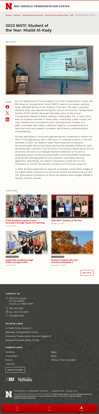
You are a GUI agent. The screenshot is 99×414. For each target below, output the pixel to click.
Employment (12, 356)
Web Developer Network (61, 394)
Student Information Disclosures (24, 398)
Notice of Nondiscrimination (48, 396)
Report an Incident (15, 370)
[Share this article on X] (7, 113)
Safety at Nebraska (75, 396)
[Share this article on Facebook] (7, 107)
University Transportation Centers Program (27, 336)
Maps (54, 352)
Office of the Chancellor (63, 360)
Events (9, 360)
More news (87, 273)
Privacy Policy (63, 396)
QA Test (72, 394)
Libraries (10, 364)
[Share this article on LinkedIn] (7, 119)
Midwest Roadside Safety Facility (22, 340)
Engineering (17, 15)
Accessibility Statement (84, 394)
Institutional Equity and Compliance (26, 396)
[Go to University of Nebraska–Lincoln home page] (9, 6)
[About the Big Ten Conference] (10, 379)
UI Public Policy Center (17, 328)
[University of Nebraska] (25, 379)
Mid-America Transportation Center (42, 6)
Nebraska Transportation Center (33, 15)
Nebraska (8, 15)
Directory (10, 352)
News (72, 15)
